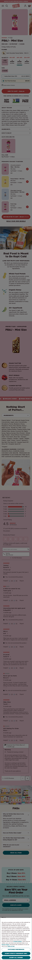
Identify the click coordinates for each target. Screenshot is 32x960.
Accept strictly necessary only (16, 953)
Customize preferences (16, 949)
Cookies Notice (17, 941)
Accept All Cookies (16, 957)
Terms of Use (10, 946)
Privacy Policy (5, 944)
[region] (16, 939)
